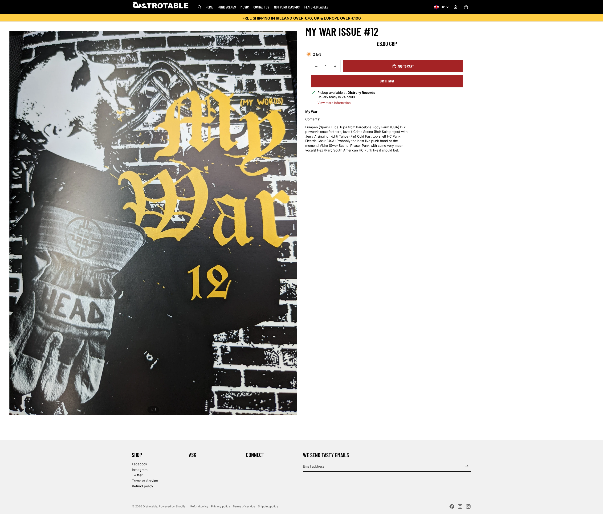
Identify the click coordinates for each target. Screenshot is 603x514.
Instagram (139, 470)
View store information (334, 103)
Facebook (139, 464)
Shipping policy (268, 506)
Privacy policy (220, 506)
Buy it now (387, 81)
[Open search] (199, 7)
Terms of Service (145, 481)
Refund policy (142, 486)
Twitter (137, 475)
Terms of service (244, 506)
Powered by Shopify (172, 506)
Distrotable (150, 506)
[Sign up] (467, 466)
